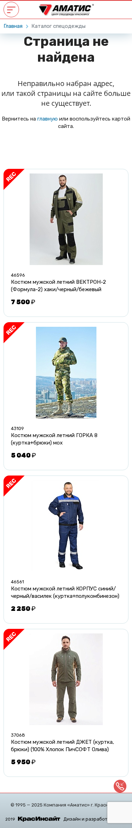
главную (47, 119)
